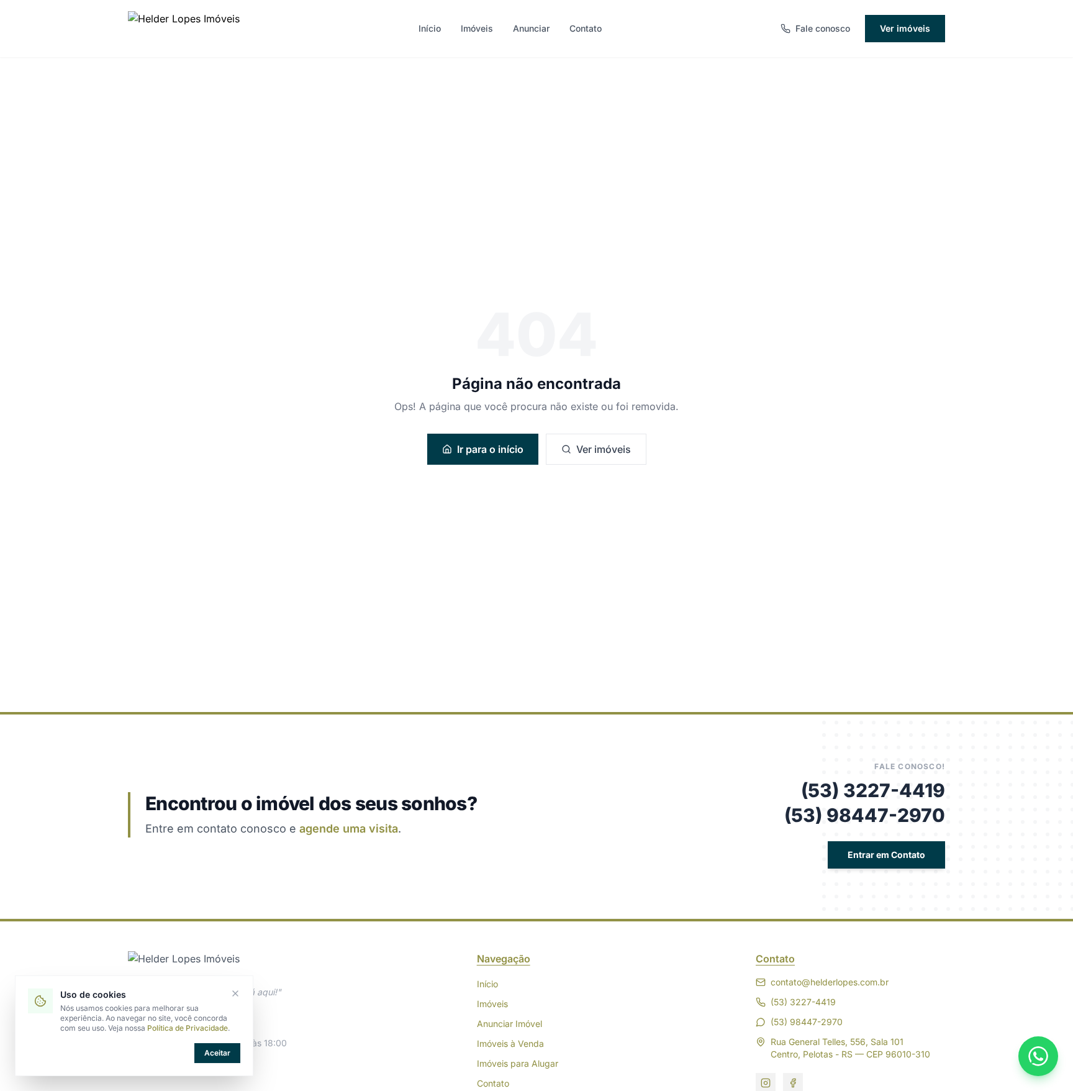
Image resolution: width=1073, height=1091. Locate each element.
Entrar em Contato (886, 854)
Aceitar (217, 1052)
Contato (585, 28)
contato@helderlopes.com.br (830, 982)
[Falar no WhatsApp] (1038, 1056)
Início (430, 28)
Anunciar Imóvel (509, 1023)
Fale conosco (822, 28)
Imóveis (477, 28)
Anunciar (531, 28)
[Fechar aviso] (235, 993)
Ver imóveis (905, 28)
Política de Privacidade (187, 1028)
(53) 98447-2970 (864, 815)
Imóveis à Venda (510, 1043)
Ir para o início (490, 449)
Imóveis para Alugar (517, 1063)
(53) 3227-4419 (873, 790)
